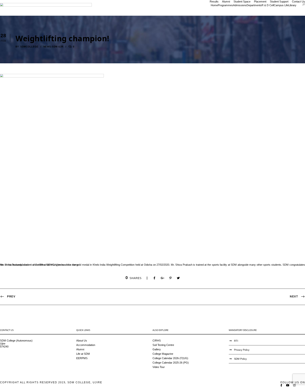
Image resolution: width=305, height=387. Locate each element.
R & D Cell (268, 5)
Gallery (156, 349)
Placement (260, 1)
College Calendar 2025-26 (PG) (170, 362)
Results (214, 1)
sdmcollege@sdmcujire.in (15, 355)
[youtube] (288, 385)
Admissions (240, 5)
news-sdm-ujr (53, 46)
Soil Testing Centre (163, 344)
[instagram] (294, 385)
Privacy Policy (241, 349)
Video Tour (158, 366)
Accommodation (85, 344)
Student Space (242, 1)
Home (214, 5)
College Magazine (162, 353)
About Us (81, 340)
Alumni (226, 1)
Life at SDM (83, 353)
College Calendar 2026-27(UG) (170, 358)
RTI (236, 340)
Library (292, 5)
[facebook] (281, 385)
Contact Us (298, 1)
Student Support (279, 1)
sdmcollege (29, 46)
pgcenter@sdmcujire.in (13, 358)
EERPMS (82, 358)
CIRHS (156, 340)
